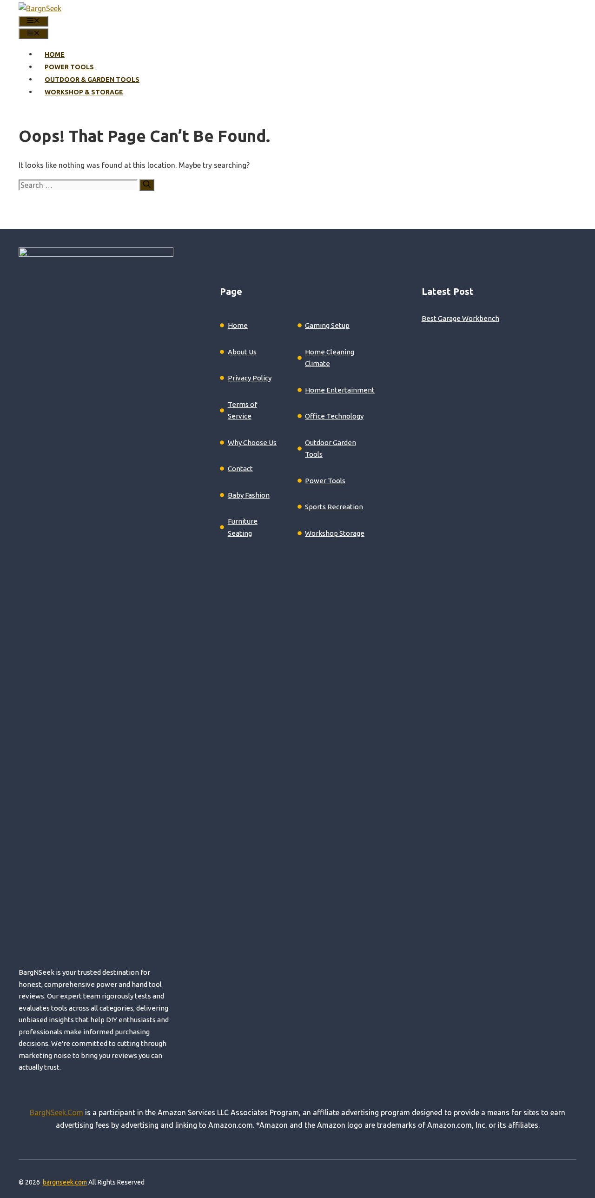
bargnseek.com (65, 1182)
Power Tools (69, 67)
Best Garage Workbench (460, 318)
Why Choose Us (252, 442)
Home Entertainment (340, 390)
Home (55, 54)
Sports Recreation (334, 507)
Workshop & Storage (84, 92)
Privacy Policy (249, 378)
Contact (240, 469)
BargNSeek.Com (56, 1112)
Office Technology (334, 416)
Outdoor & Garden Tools (92, 79)
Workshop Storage (334, 533)
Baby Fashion (249, 495)
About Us (242, 352)
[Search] (146, 185)
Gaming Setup (327, 325)
